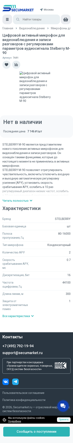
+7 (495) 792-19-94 (18, 346)
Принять (64, 419)
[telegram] (15, 382)
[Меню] (7, 19)
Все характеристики (16, 316)
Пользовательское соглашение (23, 392)
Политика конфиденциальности (23, 400)
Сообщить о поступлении (36, 432)
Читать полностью (15, 200)
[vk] (7, 382)
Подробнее (14, 421)
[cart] (66, 19)
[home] (18, 8)
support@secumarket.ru (22, 353)
